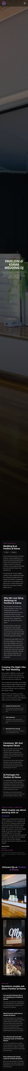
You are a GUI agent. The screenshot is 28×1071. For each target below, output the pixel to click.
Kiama (7, 552)
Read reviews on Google (7, 850)
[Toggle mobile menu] (24, 3)
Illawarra (14, 552)
